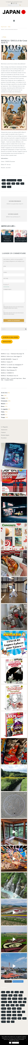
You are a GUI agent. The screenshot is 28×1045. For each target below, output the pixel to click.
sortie (9, 1018)
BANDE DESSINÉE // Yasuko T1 (9, 359)
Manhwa (19, 1008)
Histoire (3, 403)
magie (9, 1008)
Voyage (3, 417)
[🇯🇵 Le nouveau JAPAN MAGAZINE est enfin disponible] (14, 483)
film (25, 998)
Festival (20, 998)
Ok (10, 1042)
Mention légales (5, 435)
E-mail (5, 272)
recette (14, 1015)
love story (22, 1005)
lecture (13, 1005)
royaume (3, 1018)
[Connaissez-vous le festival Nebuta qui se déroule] (14, 859)
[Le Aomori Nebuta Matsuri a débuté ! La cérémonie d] (14, 751)
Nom (4, 266)
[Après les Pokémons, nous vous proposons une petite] (14, 805)
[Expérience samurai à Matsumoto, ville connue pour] (14, 590)
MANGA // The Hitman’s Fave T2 (9, 375)
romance (19, 1015)
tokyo (20, 1018)
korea (3, 1005)
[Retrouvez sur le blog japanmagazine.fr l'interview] (14, 510)
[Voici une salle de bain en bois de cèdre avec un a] (14, 832)
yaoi (8, 1021)
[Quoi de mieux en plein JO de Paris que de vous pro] (14, 671)
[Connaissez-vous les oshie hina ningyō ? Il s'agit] (14, 617)
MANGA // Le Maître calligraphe (9, 367)
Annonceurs (4, 429)
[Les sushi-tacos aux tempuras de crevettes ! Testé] (14, 563)
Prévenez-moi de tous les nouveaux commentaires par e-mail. (13, 307)
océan (9, 183)
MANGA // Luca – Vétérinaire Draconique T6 (12, 353)
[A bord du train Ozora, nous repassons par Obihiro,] (14, 966)
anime (8, 992)
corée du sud (4, 995)
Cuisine (3, 398)
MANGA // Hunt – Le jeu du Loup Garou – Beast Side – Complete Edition (13, 379)
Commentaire (7, 289)
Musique (9, 1011)
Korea (2, 406)
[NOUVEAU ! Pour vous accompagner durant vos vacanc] (14, 724)
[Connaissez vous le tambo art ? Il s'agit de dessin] (14, 939)
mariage (3, 1011)
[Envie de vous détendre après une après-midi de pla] (14, 697)
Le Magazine (4, 427)
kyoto (8, 1005)
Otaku (9, 26)
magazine (3, 1008)
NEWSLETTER (7, 341)
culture (15, 995)
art (12, 992)
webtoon (3, 1021)
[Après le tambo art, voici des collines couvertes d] (14, 912)
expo (9, 998)
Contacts (3, 432)
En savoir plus (15, 1042)
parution (3, 1015)
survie (22, 183)
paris (23, 1011)
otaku (13, 183)
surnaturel (14, 1018)
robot (18, 183)
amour (3, 992)
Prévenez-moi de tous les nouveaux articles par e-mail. (13, 313)
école (13, 1021)
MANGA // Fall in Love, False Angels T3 (11, 356)
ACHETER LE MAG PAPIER (10, 337)
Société (3, 414)
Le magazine (4, 409)
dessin (21, 995)
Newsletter (4, 438)
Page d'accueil (3, 26)
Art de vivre (4, 392)
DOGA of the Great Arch (12, 180)
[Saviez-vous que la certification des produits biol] (14, 778)
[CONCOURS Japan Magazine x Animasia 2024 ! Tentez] (14, 644)
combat (17, 992)
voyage (9, 186)
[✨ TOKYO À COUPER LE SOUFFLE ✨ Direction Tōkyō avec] (14, 456)
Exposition (15, 998)
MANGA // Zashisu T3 (6, 362)
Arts (2, 395)
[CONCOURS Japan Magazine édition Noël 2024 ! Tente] (14, 536)
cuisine (10, 995)
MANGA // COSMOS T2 (7, 373)
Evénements (4, 401)
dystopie (19, 180)
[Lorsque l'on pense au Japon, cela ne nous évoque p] (14, 885)
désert (4, 180)
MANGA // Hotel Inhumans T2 (9, 370)
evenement (4, 998)
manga (4, 183)
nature (14, 1011)
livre (17, 1005)
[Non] (26, 1040)
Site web (5, 278)
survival (4, 186)
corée (22, 992)
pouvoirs (9, 1015)
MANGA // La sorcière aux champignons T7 (12, 364)
